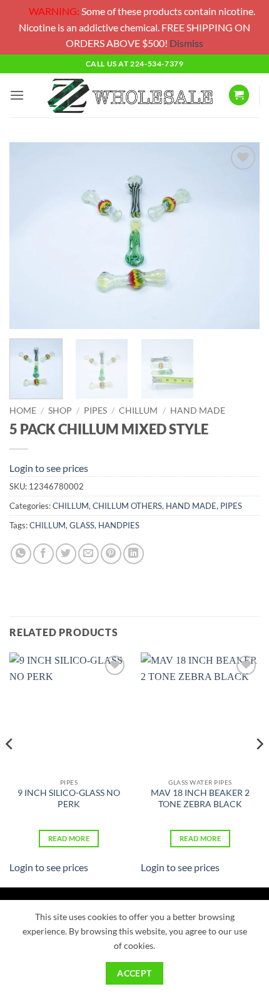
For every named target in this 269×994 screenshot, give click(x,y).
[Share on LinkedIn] (133, 553)
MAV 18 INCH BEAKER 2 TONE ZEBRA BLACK (200, 798)
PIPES (95, 410)
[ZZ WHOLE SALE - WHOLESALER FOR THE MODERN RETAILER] (129, 95)
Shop (60, 410)
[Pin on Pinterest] (111, 553)
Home (22, 410)
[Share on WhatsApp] (21, 553)
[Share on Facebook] (43, 553)
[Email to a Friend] (88, 553)
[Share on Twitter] (66, 553)
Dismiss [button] (186, 43)
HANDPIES (119, 525)
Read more (68, 838)
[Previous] (30, 235)
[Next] (239, 235)
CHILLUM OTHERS (127, 506)
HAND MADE (197, 410)
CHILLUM (138, 410)
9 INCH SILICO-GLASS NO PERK (69, 798)
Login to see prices (48, 468)
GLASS (81, 525)
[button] (16, 95)
